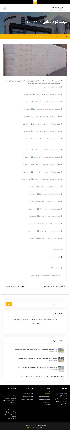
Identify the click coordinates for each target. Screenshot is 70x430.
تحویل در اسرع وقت (44, 399)
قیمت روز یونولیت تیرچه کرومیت (42, 83)
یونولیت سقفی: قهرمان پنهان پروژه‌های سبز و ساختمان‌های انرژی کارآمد (37, 367)
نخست (41, 425)
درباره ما (28, 425)
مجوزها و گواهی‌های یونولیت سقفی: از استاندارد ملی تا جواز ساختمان (38, 358)
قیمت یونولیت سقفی (27, 396)
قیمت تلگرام (40, 81)
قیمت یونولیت (31, 83)
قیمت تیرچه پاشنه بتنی (27, 399)
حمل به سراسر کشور (44, 396)
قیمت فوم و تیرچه (32, 81)
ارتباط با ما (35, 425)
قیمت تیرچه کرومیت (27, 393)
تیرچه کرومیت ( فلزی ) (61, 399)
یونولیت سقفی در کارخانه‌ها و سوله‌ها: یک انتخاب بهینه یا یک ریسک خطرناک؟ (35, 349)
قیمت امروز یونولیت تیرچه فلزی (16, 81)
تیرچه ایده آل (57, 7)
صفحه (44, 425)
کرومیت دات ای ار (31, 427)
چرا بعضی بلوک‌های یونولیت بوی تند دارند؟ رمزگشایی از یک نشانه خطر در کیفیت (42, 376)
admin (49, 81)
